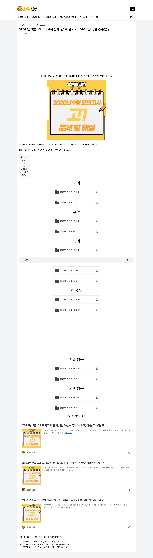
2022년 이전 (34, 25)
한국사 (24, 169)
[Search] (132, 9)
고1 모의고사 (51, 17)
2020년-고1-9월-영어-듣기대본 (71, 270)
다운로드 (97, 192)
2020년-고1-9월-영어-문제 (69, 250)
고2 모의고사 (37, 17)
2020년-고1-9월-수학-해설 (69, 232)
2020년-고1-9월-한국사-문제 (70, 299)
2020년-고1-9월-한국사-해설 (70, 310)
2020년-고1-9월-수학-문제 (69, 221)
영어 (23, 166)
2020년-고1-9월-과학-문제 (69, 397)
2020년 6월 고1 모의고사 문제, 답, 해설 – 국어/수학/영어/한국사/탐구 (45, 544)
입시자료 (94, 17)
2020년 (43, 25)
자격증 (131, 17)
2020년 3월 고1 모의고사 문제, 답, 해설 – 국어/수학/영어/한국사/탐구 (45, 547)
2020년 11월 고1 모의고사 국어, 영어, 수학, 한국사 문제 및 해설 (43, 542)
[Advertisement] (76, 56)
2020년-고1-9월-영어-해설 (69, 281)
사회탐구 (25, 172)
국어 (23, 160)
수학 (23, 163)
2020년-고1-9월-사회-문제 (69, 368)
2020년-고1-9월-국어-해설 (69, 203)
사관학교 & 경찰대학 (68, 17)
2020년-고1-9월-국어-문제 (69, 192)
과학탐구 (25, 175)
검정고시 (83, 17)
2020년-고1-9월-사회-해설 (69, 379)
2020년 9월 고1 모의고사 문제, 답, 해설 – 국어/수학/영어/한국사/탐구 (64, 29)
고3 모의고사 (23, 17)
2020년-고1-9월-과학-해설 (69, 408)
